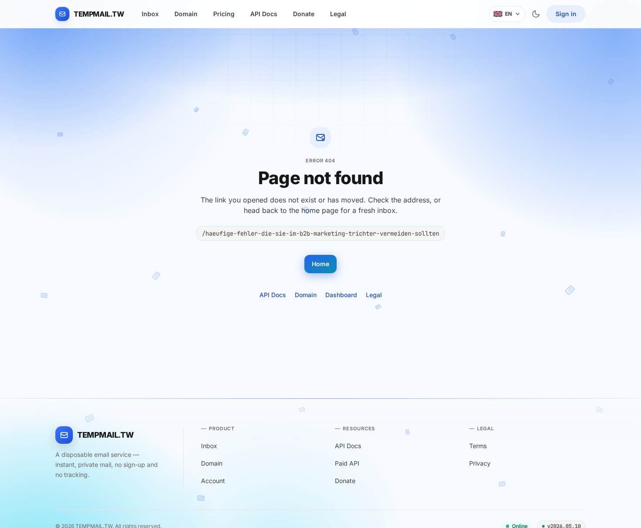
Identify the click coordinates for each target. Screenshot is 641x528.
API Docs (263, 13)
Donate (303, 13)
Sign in (566, 13)
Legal (338, 13)
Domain (186, 13)
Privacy (480, 463)
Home (320, 263)
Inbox (150, 13)
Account (213, 480)
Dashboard (341, 294)
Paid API (347, 463)
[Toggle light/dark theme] (536, 14)
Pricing (224, 13)
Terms (478, 445)
